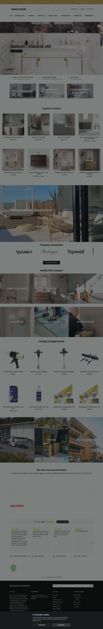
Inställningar (61, 625)
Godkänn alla (42, 625)
